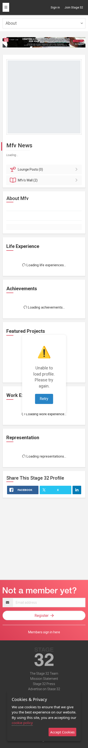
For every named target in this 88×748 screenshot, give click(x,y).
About (11, 23)
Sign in (55, 7)
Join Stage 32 (74, 7)
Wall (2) (28, 180)
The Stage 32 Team (44, 673)
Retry (44, 398)
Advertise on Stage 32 (44, 689)
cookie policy (22, 722)
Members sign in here (44, 632)
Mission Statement (44, 679)
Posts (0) (30, 169)
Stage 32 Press (44, 684)
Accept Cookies (62, 732)
